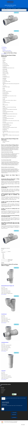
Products (4, 49)
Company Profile (8, 8)
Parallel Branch (4, 314)
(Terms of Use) (15, 421)
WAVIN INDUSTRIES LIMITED (10, 6)
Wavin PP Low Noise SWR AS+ (7, 50)
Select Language (23, 424)
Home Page (3, 8)
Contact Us (19, 8)
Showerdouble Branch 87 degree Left (7, 285)
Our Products (14, 8)
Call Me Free (14, 417)
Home (4, 48)
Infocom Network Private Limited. (13, 422)
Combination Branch (4, 342)
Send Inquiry (14, 412)
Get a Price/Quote (3, 53)
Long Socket (3, 370)
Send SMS (14, 414)
